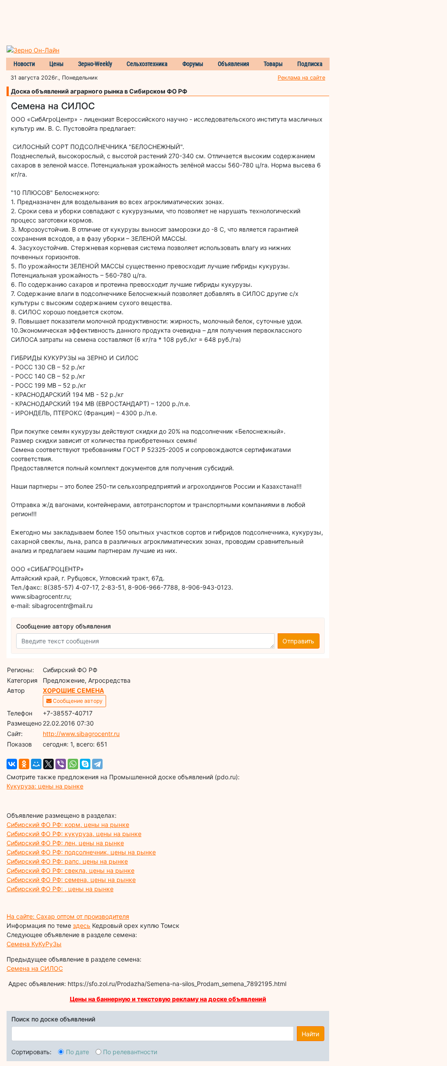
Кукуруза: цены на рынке (45, 786)
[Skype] (85, 764)
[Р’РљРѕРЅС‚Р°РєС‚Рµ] (12, 764)
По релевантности (130, 1052)
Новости (24, 63)
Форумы (192, 63)
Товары (273, 63)
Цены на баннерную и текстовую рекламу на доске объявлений (168, 999)
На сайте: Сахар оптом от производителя (68, 916)
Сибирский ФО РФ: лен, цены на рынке (65, 843)
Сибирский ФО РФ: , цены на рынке (60, 888)
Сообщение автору (77, 701)
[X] (48, 764)
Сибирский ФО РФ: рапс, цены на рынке (67, 861)
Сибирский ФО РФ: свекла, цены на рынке (70, 870)
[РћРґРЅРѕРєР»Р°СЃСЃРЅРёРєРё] (24, 764)
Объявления (233, 63)
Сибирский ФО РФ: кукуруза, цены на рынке (74, 833)
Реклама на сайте (301, 77)
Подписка (310, 63)
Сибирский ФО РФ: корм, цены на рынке (68, 824)
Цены (56, 63)
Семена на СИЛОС (35, 968)
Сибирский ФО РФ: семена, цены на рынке (71, 879)
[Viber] (60, 764)
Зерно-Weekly (95, 63)
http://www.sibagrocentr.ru (81, 733)
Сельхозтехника (147, 63)
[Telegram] (97, 764)
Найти (310, 1034)
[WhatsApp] (73, 764)
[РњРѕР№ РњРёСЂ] (36, 764)
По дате (77, 1052)
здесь (81, 925)
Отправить (298, 641)
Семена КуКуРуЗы (34, 944)
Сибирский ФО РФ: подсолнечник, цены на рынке (81, 852)
